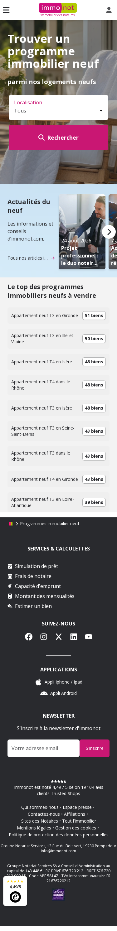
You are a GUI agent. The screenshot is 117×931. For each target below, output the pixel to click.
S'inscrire (95, 748)
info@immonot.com (58, 851)
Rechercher (63, 137)
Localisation (28, 102)
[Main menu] (6, 10)
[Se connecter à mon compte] (110, 10)
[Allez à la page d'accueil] (10, 523)
